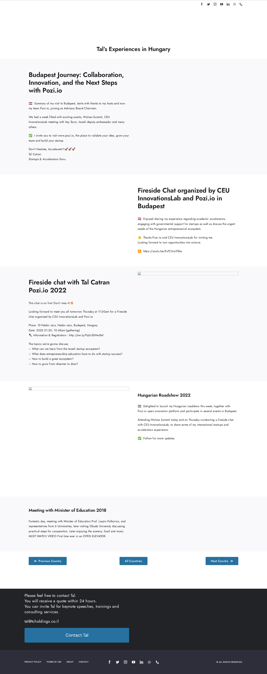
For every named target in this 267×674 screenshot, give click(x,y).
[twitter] (208, 4)
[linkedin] (228, 4)
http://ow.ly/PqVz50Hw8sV (86, 335)
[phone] (241, 4)
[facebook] (201, 4)
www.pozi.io (66, 135)
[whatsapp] (234, 4)
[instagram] (215, 4)
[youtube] (221, 4)
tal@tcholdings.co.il (42, 621)
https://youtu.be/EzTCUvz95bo (162, 251)
